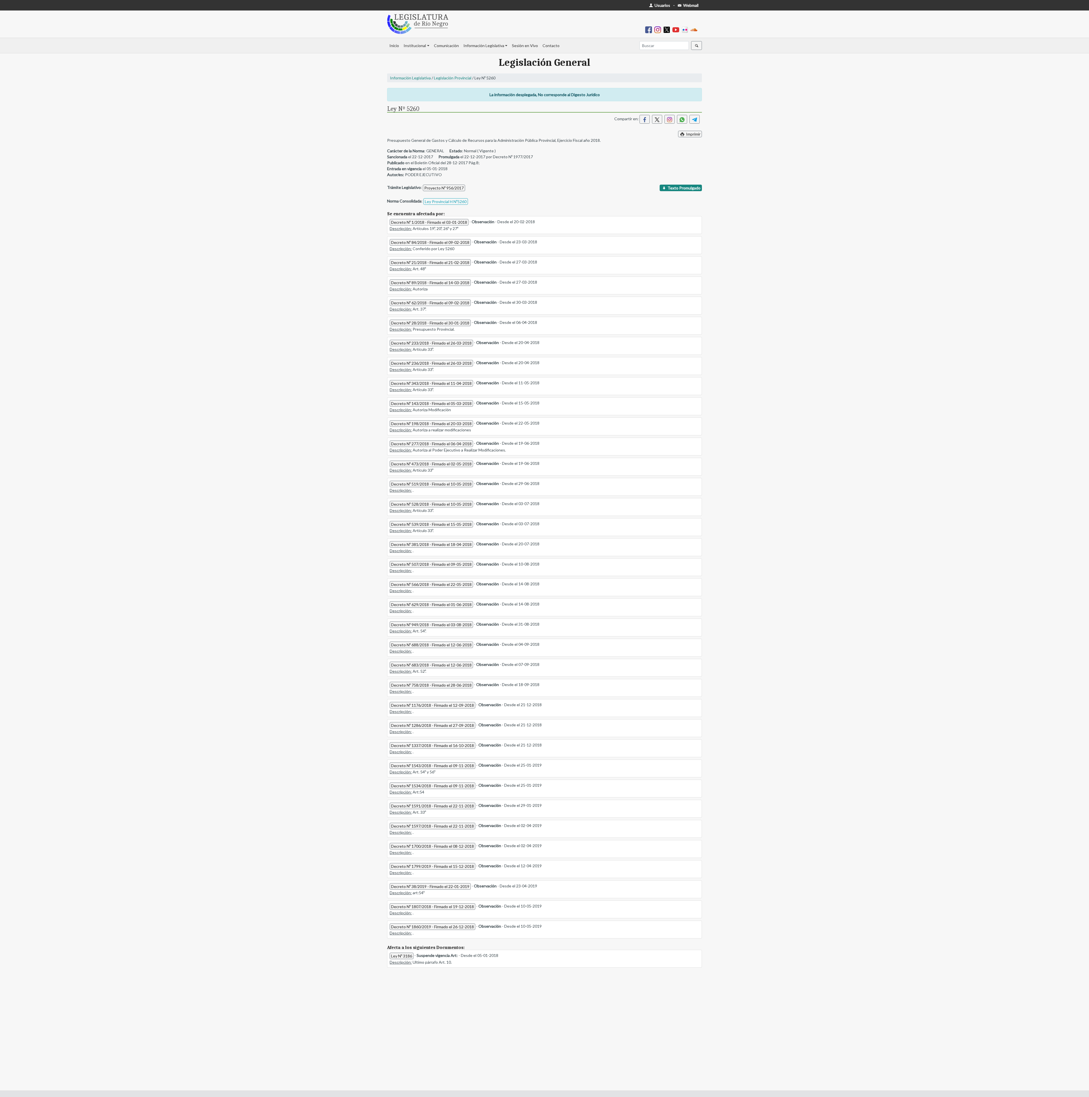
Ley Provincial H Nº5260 (446, 201)
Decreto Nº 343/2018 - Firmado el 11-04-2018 (431, 383)
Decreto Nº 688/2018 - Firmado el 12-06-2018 (431, 644)
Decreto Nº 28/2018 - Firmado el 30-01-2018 (430, 322)
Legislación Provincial (452, 77)
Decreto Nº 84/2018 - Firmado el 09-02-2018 (430, 242)
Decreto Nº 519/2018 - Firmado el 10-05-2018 (431, 484)
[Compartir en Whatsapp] (682, 119)
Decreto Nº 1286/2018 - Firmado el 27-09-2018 (432, 725)
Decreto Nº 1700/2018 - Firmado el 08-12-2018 (432, 846)
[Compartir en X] (657, 119)
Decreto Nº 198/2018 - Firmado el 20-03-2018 (431, 423)
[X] (667, 29)
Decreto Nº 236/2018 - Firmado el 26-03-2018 (431, 363)
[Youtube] (676, 29)
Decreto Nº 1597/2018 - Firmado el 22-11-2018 (432, 826)
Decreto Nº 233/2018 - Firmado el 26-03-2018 (431, 343)
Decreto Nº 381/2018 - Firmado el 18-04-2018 (431, 544)
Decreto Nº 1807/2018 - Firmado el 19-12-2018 (432, 906)
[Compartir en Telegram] (694, 119)
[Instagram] (658, 29)
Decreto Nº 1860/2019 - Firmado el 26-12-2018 (432, 926)
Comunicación (446, 45)
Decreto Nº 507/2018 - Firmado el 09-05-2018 (431, 564)
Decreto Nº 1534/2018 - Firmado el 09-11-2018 (432, 785)
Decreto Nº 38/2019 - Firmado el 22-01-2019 (430, 886)
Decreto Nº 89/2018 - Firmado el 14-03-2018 (430, 282)
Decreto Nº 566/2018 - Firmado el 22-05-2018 (431, 584)
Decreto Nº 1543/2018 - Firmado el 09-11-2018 (432, 765)
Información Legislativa (483, 45)
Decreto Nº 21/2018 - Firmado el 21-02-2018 (430, 262)
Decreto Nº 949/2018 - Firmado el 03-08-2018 (431, 624)
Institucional (415, 45)
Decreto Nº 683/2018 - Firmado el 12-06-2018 (431, 665)
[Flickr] (686, 29)
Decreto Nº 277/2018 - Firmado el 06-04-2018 (431, 443)
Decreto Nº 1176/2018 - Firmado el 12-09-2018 (432, 705)
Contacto (551, 45)
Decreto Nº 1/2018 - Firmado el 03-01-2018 (429, 222)
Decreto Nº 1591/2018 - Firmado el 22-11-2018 (432, 805)
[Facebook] (649, 29)
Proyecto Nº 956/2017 (444, 187)
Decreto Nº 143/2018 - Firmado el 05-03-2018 (431, 403)
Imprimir (692, 134)
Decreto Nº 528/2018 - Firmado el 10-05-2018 (431, 504)
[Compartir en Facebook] (645, 119)
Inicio (394, 45)
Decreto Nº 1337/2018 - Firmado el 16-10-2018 (432, 745)
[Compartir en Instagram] (669, 119)
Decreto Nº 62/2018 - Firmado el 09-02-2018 (430, 302)
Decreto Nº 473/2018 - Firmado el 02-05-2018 (431, 463)
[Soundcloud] (695, 29)
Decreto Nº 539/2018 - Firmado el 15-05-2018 (431, 524)
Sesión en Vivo (525, 45)
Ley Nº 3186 (401, 955)
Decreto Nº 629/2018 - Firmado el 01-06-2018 (431, 604)
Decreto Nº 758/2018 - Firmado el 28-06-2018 (431, 685)
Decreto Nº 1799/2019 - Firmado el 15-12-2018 (432, 866)
